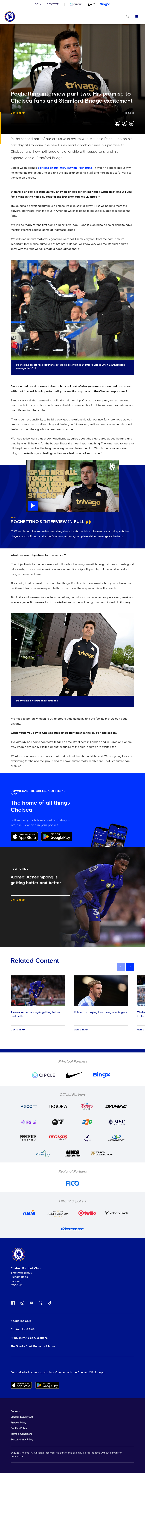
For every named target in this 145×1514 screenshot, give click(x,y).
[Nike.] (90, 4)
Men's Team (18, 113)
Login (37, 4)
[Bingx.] (104, 4)
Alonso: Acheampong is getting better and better (35, 1014)
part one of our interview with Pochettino (65, 167)
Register (53, 4)
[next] (130, 967)
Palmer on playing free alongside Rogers (100, 1012)
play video (33, 461)
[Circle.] (77, 4)
